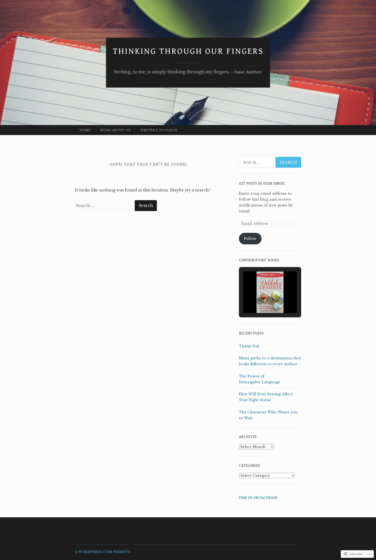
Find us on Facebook (258, 498)
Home (85, 130)
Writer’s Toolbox (159, 130)
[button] (260, 301)
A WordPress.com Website (103, 552)
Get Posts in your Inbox (261, 183)
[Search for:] (105, 205)
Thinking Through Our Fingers (188, 51)
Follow (250, 238)
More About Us (115, 130)
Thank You (249, 346)
